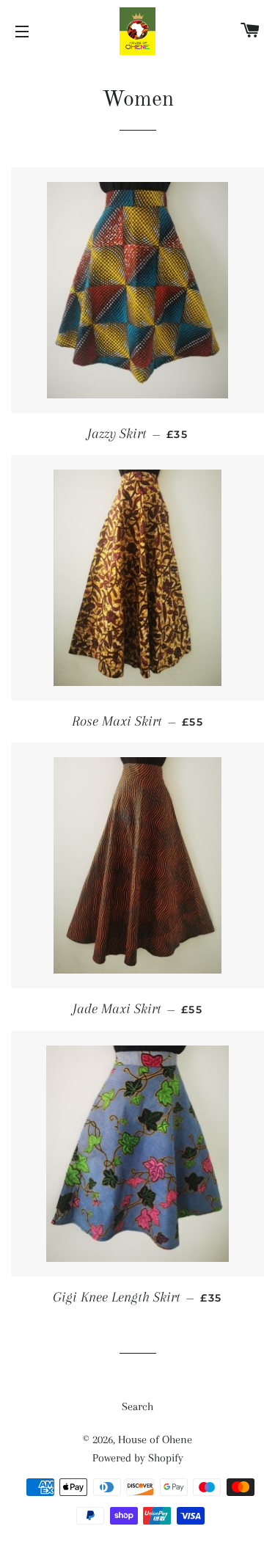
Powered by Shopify (137, 1457)
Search (137, 1406)
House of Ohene (155, 1439)
